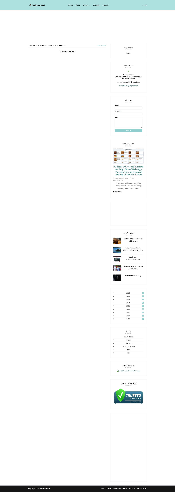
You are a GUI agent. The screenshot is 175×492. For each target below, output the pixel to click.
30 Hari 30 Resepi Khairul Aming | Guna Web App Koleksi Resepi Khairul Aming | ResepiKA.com (129, 170)
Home (102, 488)
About (109, 488)
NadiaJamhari (119, 178)
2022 (135, 306)
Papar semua (101, 45)
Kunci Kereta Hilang (133, 276)
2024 (134, 299)
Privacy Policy (142, 488)
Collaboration (128, 337)
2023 (135, 303)
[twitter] (143, 5)
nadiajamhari (45, 489)
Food (129, 350)
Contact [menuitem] (105, 5)
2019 (135, 316)
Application (119, 180)
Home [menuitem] (70, 5)
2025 (134, 296)
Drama (129, 340)
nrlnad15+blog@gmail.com (128, 86)
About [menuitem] (78, 5)
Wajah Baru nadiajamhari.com (133, 258)
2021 (135, 309)
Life (129, 353)
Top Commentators (120, 488)
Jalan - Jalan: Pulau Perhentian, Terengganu (133, 249)
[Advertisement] (87, 25)
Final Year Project (129, 346)
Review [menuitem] (86, 5)
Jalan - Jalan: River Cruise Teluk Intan (133, 267)
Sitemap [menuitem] (96, 5)
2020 (135, 312)
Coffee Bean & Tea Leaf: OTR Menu (132, 240)
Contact (132, 488)
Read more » (117, 192)
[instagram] (146, 5)
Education (128, 343)
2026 (135, 293)
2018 (135, 319)
